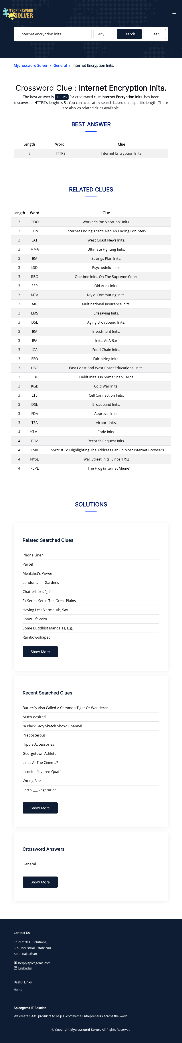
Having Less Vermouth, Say (45, 610)
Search (129, 34)
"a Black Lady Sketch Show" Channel (52, 726)
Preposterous (34, 735)
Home (18, 989)
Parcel (28, 564)
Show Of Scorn (35, 619)
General (60, 65)
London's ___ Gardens (41, 582)
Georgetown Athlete (39, 753)
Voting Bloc (32, 781)
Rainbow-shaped (37, 637)
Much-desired (34, 717)
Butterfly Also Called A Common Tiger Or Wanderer (65, 708)
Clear (154, 34)
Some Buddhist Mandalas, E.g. (48, 628)
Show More (40, 651)
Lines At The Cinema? (40, 762)
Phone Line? (33, 555)
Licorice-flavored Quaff (42, 771)
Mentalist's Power (37, 573)
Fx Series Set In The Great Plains (49, 601)
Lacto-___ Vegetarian (40, 790)
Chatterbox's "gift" (38, 591)
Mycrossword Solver (31, 65)
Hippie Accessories (38, 744)
